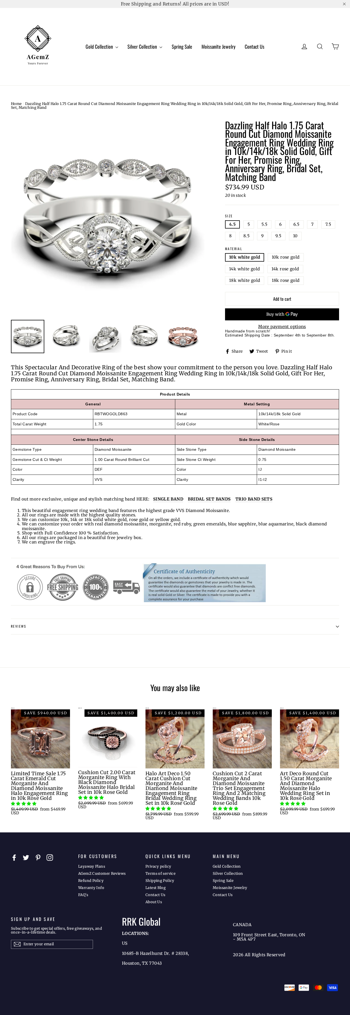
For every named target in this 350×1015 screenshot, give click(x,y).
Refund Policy (91, 880)
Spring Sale (182, 46)
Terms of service (160, 873)
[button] (24, 803)
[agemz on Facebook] (14, 857)
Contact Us (254, 46)
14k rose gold (285, 268)
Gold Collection (100, 46)
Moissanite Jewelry (218, 46)
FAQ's (83, 895)
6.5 (296, 224)
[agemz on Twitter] (26, 857)
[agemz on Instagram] (49, 857)
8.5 (246, 235)
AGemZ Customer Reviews (102, 873)
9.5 (278, 235)
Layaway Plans (91, 866)
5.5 (264, 224)
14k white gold (244, 268)
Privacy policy (158, 866)
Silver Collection (142, 46)
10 (295, 235)
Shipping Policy (159, 880)
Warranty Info (91, 887)
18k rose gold (286, 280)
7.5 (328, 224)
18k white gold (244, 280)
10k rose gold (286, 257)
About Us (153, 902)
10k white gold (244, 257)
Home (16, 103)
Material (233, 248)
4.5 (232, 224)
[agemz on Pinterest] (38, 857)
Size (229, 216)
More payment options (282, 326)
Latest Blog (155, 887)
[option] (108, 217)
